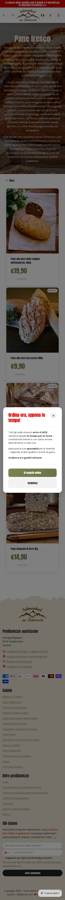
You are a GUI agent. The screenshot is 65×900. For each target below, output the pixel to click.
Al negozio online (32, 473)
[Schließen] (53, 415)
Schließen (33, 483)
